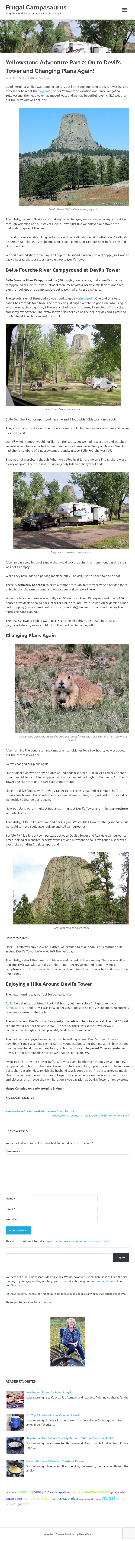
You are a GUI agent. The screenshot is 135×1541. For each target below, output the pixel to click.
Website (11, 1219)
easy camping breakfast (90, 1498)
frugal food (21, 1504)
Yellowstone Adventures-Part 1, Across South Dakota (40, 1111)
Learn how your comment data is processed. (82, 1241)
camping (25, 1491)
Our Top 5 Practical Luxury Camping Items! (52, 1415)
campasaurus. (15, 1007)
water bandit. (85, 298)
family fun (42, 1492)
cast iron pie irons (60, 1492)
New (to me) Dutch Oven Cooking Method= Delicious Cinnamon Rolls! (69, 1438)
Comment (13, 1151)
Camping (44, 77)
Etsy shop (16, 1285)
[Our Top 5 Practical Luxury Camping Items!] (15, 1422)
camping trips (14, 1498)
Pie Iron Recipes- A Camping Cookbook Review (55, 1461)
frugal (108, 1498)
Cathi (31, 77)
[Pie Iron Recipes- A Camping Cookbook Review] (15, 1468)
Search (121, 1257)
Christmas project (65, 1498)
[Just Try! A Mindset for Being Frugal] (15, 1399)
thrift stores (11, 1492)
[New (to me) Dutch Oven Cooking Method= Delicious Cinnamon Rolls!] (15, 1445)
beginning (45, 91)
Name (10, 1198)
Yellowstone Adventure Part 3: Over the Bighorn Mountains (90, 1115)
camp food (33, 1498)
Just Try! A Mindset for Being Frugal (48, 1392)
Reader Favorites (21, 1381)
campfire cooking (97, 1492)
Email (10, 1209)
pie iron (48, 1498)
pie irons (76, 1492)
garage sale (117, 1492)
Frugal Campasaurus (36, 7)
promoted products (107, 1281)
